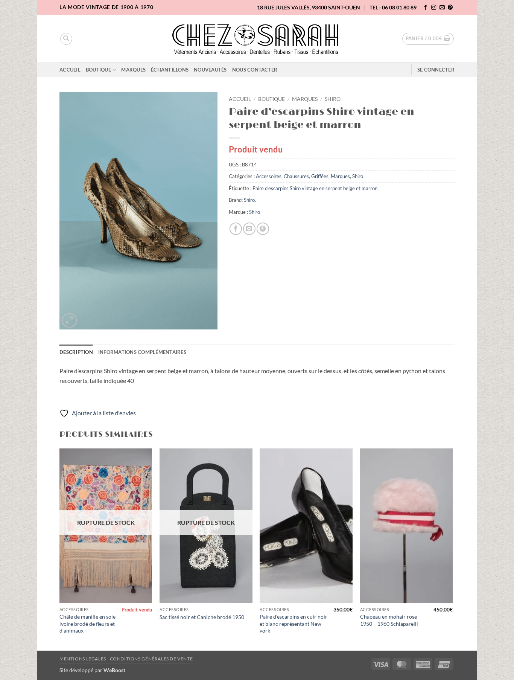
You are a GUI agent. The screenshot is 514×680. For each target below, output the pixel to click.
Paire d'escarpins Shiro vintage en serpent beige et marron (314, 188)
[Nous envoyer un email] (442, 8)
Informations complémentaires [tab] (142, 352)
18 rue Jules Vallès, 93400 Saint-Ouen (308, 7)
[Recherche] (66, 39)
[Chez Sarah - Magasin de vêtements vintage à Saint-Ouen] (257, 38)
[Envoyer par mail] (249, 229)
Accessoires (268, 176)
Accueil (70, 70)
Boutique (98, 70)
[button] (428, 39)
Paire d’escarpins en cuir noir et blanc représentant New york (293, 623)
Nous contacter (255, 70)
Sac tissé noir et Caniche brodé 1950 (202, 617)
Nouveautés (210, 70)
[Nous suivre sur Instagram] (433, 8)
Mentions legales (82, 659)
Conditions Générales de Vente (151, 659)
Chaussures (296, 176)
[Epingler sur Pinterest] (263, 229)
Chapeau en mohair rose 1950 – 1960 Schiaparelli (389, 620)
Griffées (319, 176)
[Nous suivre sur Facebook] (425, 8)
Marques (133, 70)
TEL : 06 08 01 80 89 (393, 7)
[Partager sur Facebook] (236, 229)
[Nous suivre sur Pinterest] (450, 8)
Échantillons (170, 70)
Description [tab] (76, 352)
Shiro (333, 99)
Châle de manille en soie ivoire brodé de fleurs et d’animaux (87, 623)
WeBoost (114, 670)
